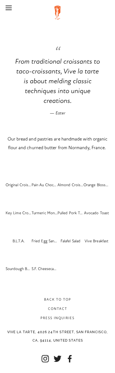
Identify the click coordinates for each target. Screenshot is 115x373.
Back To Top (57, 299)
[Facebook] (70, 359)
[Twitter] (57, 359)
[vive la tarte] (45, 359)
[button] (19, 170)
